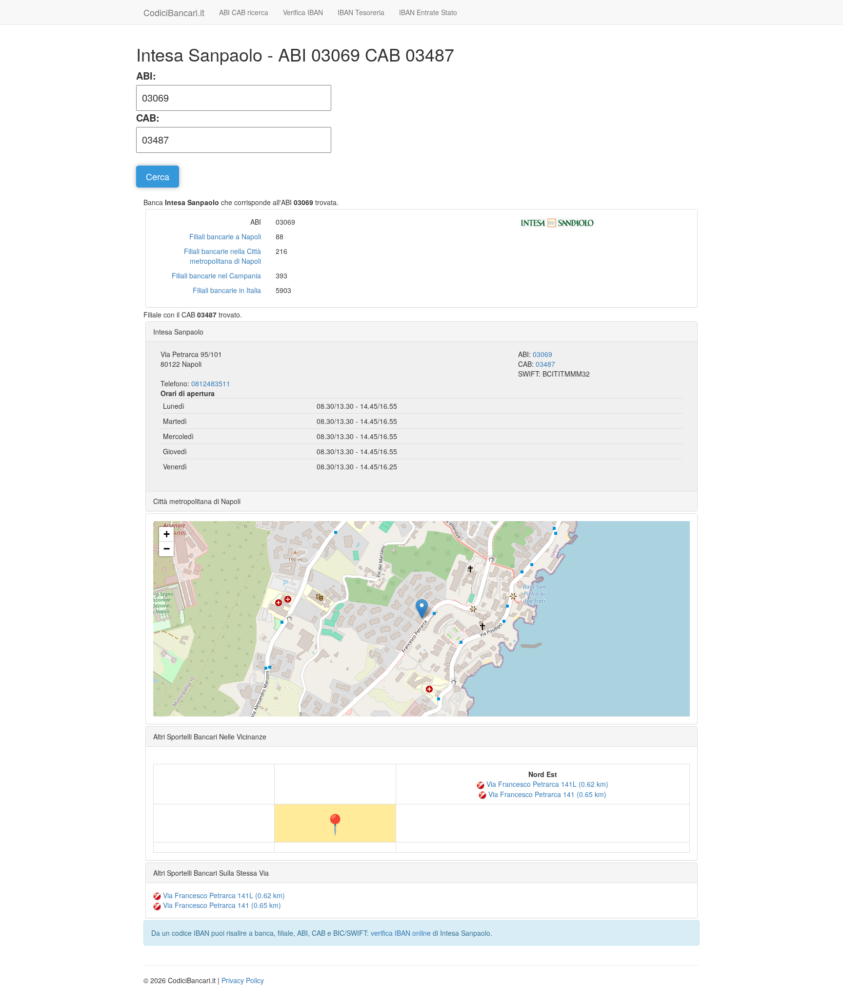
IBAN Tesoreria (361, 12)
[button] (422, 609)
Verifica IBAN (303, 12)
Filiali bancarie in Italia (227, 290)
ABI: (146, 76)
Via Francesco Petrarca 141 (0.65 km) (546, 794)
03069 (542, 354)
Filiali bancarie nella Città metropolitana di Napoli (222, 256)
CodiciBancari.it (173, 12)
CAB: (148, 118)
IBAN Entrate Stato (428, 12)
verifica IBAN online (401, 933)
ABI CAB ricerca (243, 12)
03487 (545, 364)
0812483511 (210, 383)
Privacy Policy (242, 980)
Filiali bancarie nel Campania (216, 275)
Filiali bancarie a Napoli (225, 236)
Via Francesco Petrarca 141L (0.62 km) (546, 784)
